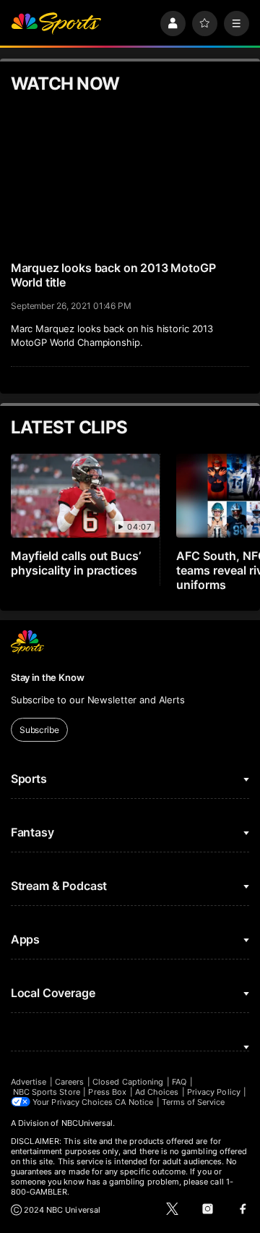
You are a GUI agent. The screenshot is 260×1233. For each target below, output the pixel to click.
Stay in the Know (47, 677)
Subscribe (39, 729)
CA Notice (134, 1102)
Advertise (29, 1082)
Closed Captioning (127, 1082)
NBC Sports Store (46, 1092)
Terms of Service (193, 1102)
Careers (69, 1082)
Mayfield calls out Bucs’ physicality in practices (76, 562)
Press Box (107, 1092)
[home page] (56, 23)
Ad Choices (157, 1092)
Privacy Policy (213, 1092)
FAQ (179, 1082)
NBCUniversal (87, 1123)
